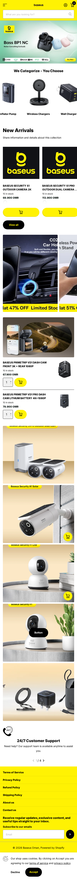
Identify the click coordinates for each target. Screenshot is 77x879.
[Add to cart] (21, 212)
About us (8, 802)
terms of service (38, 863)
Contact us (9, 810)
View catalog (5, 4)
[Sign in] (65, 5)
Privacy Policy (12, 779)
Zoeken (70, 14)
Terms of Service (13, 772)
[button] (11, 379)
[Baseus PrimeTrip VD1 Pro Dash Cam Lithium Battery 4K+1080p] (64, 401)
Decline (15, 872)
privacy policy (62, 863)
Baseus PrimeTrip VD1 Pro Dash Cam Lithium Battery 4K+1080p (24, 396)
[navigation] (33, 760)
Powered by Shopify (52, 847)
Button (38, 632)
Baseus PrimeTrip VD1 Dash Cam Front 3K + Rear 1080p (25, 364)
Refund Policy (11, 787)
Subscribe (70, 834)
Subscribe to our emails (17, 826)
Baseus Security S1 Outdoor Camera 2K (17, 187)
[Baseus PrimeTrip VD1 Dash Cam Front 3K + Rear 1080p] (64, 369)
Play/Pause (7, 57)
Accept (33, 871)
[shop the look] (67, 536)
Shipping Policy (12, 794)
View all (13, 224)
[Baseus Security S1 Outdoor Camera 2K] (21, 163)
